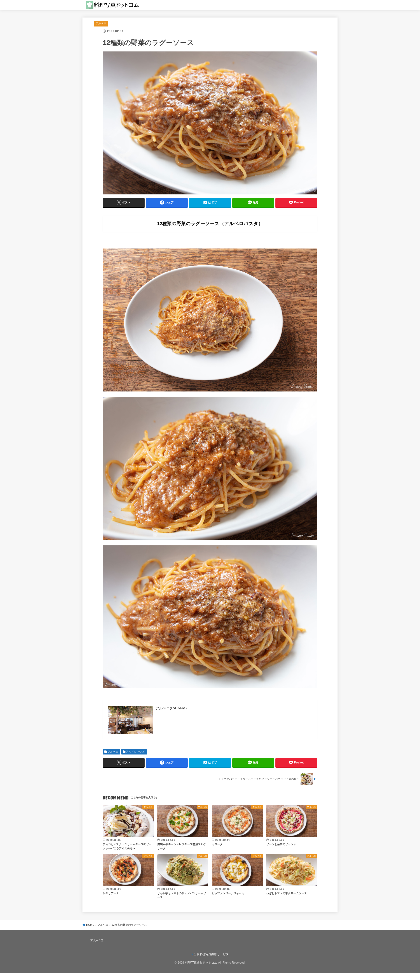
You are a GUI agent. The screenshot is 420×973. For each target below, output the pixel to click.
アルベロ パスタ (136, 751)
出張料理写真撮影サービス (211, 954)
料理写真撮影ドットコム (201, 962)
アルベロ (101, 23)
